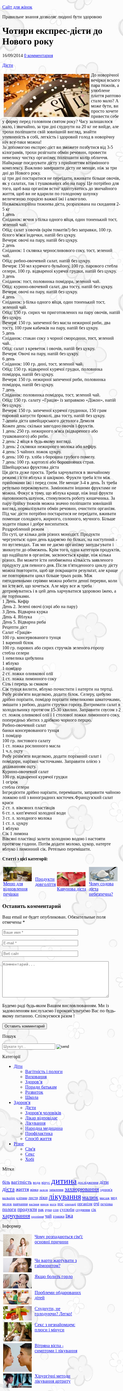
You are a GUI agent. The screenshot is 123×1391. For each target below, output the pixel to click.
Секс (30, 1154)
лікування (65, 1196)
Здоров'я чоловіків (43, 1112)
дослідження (88, 1183)
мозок (7, 1204)
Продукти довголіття (45, 882)
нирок (44, 1204)
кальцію (8, 1198)
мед (114, 1197)
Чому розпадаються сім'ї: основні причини (59, 1239)
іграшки (58, 1216)
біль (6, 1182)
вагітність (21, 1182)
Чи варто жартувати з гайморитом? (56, 1263)
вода (36, 1182)
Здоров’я (33, 1081)
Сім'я (30, 1148)
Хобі (29, 1159)
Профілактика (39, 1133)
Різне (19, 1143)
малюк (90, 1197)
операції (70, 1204)
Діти (18, 1066)
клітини (21, 1198)
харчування (16, 1215)
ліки (43, 1197)
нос (60, 1204)
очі (96, 1203)
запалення (56, 1190)
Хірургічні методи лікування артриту (53, 1379)
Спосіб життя (38, 1138)
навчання (20, 1204)
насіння (34, 1204)
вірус (45, 1183)
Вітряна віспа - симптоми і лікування (56, 1348)
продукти (27, 1209)
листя (33, 1197)
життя (22, 1189)
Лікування (35, 1123)
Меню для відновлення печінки (15, 888)
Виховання (36, 1076)
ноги (53, 1204)
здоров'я (106, 1190)
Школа (31, 1097)
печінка (106, 1204)
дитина (64, 1180)
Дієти (7, 65)
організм (84, 1204)
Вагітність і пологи (44, 1071)
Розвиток (34, 1092)
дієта (8, 1189)
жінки (34, 1190)
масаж (105, 1198)
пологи (9, 1209)
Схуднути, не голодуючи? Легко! (53, 1311)
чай (48, 1216)
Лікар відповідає (41, 1117)
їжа (69, 1216)
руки (48, 1210)
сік (93, 1209)
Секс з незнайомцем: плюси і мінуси (55, 1327)
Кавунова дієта (71, 888)
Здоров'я (22, 1102)
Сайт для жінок (17, 7)
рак (41, 1210)
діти (104, 1182)
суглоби (67, 1209)
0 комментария (38, 55)
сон (56, 1210)
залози (43, 1189)
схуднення (83, 1210)
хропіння (37, 1216)
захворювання (82, 1189)
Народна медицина (44, 1128)
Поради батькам (41, 1087)
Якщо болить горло (54, 1276)
